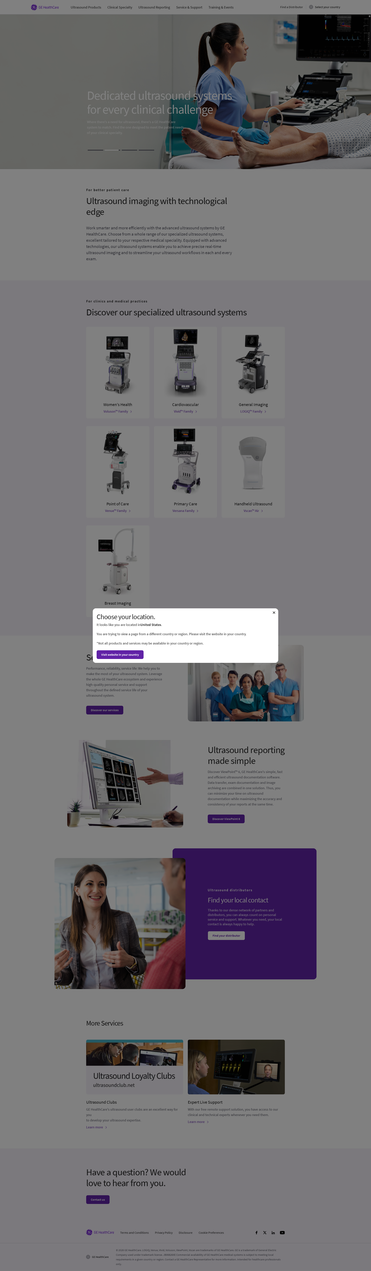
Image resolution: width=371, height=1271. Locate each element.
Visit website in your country (120, 654)
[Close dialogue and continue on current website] (274, 612)
